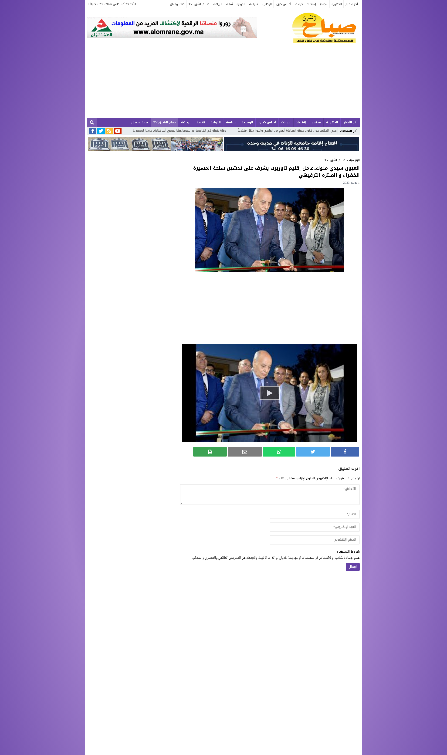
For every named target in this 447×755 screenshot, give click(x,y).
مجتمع (324, 4)
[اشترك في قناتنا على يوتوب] (118, 131)
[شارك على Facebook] (345, 452)
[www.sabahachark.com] (308, 28)
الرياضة (217, 4)
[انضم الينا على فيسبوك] (92, 131)
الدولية (241, 4)
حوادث (299, 4)
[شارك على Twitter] (312, 452)
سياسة (253, 4)
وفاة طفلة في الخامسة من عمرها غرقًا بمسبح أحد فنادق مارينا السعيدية (238, 130)
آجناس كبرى (283, 4)
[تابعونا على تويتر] (101, 131)
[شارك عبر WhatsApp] (279, 452)
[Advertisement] (223, 82)
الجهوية (337, 4)
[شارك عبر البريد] (245, 452)
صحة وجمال (177, 4)
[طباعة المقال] (210, 452)
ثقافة (229, 4)
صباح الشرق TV (199, 4)
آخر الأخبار (351, 4)
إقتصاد (311, 4)
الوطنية (267, 4)
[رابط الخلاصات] (109, 131)
